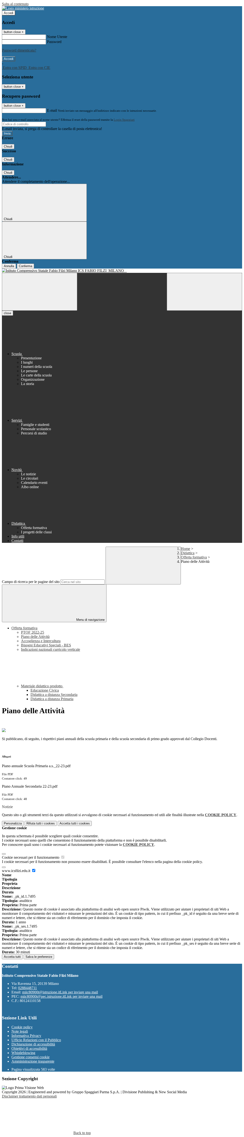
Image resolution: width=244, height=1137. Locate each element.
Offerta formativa (194, 557)
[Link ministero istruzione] (23, 8)
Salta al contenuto (15, 4)
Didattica (187, 553)
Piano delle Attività (35, 637)
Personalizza (13, 823)
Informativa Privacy (26, 1036)
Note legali (19, 1031)
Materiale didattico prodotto (42, 686)
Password (54, 42)
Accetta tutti (75, 823)
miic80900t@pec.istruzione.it (61, 996)
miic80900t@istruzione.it (60, 992)
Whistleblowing (23, 1053)
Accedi (8, 13)
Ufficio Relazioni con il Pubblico (36, 1040)
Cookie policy (22, 1027)
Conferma (25, 266)
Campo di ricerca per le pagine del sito (31, 582)
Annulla (9, 266)
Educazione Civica (44, 690)
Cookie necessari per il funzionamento (31, 857)
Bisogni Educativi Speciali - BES (46, 645)
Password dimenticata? (19, 50)
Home (185, 549)
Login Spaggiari (124, 119)
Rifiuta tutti (40, 823)
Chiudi (8, 146)
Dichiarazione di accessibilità (33, 1044)
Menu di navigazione (90, 619)
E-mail (52, 110)
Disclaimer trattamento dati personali (29, 1096)
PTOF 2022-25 (32, 632)
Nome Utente (57, 37)
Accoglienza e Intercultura (41, 641)
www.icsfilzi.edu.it (16, 871)
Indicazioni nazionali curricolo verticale (50, 649)
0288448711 (27, 988)
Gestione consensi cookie (30, 1057)
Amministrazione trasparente (32, 1061)
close (7, 313)
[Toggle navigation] (39, 292)
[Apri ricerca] (204, 292)
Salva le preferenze (38, 957)
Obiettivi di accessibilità (29, 1048)
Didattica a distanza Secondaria (53, 695)
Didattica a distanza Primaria (51, 699)
